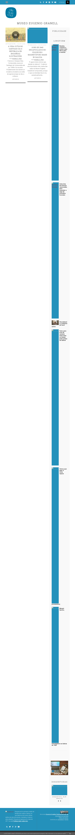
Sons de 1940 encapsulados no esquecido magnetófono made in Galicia (37, 52)
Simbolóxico (61, 819)
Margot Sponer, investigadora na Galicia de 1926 (59, 677)
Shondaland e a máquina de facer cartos (59, 324)
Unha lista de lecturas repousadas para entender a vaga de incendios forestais (63, 189)
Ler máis (15, 79)
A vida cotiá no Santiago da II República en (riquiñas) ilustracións (15, 51)
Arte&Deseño (10, 44)
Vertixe (66, 819)
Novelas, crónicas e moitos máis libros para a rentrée (63, 49)
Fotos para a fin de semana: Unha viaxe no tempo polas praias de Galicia (63, 335)
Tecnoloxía (32, 45)
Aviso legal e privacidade (61, 816)
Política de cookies (63, 818)
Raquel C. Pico (17, 58)
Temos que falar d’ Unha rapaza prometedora (59, 536)
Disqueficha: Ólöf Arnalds (59, 797)
